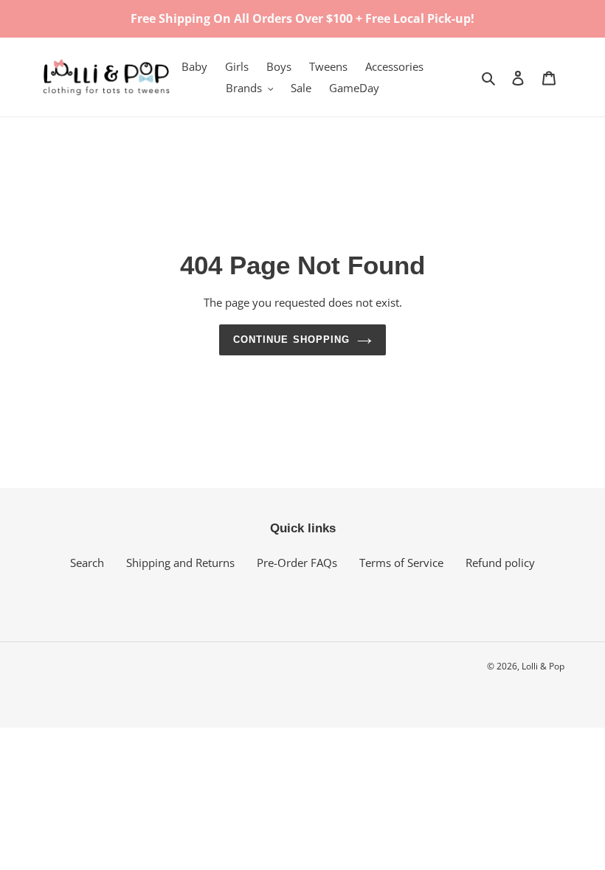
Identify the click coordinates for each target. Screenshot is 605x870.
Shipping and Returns (180, 562)
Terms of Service (401, 562)
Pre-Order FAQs (297, 562)
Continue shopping (291, 339)
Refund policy (500, 562)
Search (87, 562)
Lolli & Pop (543, 666)
